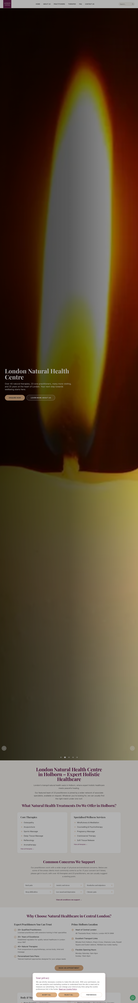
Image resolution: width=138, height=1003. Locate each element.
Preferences (91, 995)
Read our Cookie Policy (68, 989)
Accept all (46, 995)
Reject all (68, 995)
